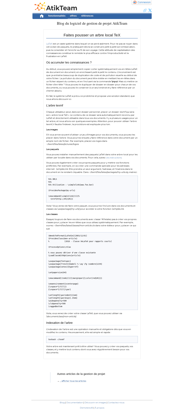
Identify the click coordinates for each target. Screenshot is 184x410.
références (87, 15)
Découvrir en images (95, 402)
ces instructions (114, 157)
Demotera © (86, 407)
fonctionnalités (56, 15)
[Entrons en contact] (144, 11)
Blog (62, 402)
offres (73, 15)
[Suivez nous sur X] (149, 11)
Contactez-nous (116, 402)
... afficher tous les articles (73, 381)
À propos (99, 407)
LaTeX (49, 43)
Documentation (74, 402)
